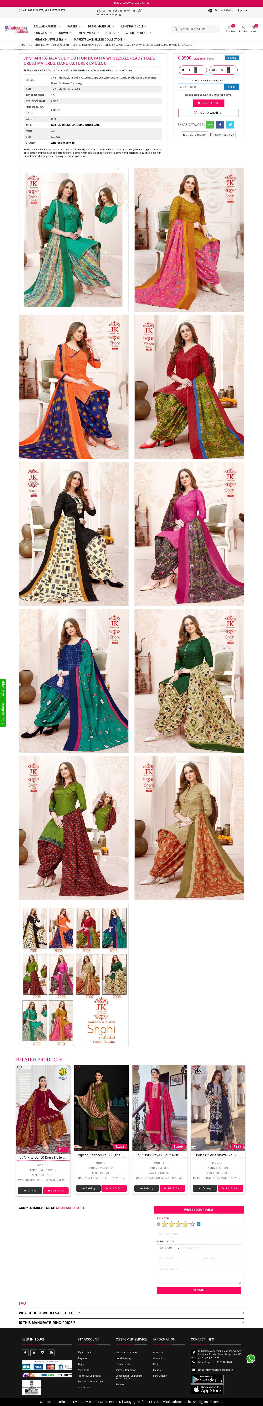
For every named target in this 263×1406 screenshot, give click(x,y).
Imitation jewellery (48, 39)
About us (158, 1352)
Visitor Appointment (127, 1352)
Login (81, 1364)
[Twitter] (230, 124)
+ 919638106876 (33, 10)
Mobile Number (165, 1241)
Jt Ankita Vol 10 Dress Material (43, 1158)
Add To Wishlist (210, 113)
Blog (155, 1364)
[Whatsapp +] (210, 124)
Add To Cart (57, 1190)
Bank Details (160, 1375)
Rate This (163, 1218)
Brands (157, 1370)
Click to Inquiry (196, 134)
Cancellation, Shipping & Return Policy (129, 1377)
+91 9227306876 (54, 10)
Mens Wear (87, 33)
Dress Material (99, 26)
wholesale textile (63, 142)
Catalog (31, 1190)
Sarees (72, 26)
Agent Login (84, 1387)
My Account (84, 1352)
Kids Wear (41, 33)
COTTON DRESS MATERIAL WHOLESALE (49, 44)
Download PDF (224, 134)
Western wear (136, 33)
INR (242, 10)
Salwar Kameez (45, 26)
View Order (84, 1370)
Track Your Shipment (89, 1375)
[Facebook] (220, 124)
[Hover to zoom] (73, 240)
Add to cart (210, 103)
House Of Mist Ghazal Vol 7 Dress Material (227, 1155)
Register (83, 1358)
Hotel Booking (123, 1358)
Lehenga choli (132, 26)
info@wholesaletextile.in (219, 1369)
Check (231, 86)
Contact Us (159, 1358)
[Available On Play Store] (210, 10)
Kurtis (110, 33)
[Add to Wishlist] (19, 1068)
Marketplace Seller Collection (98, 39)
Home (22, 44)
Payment (121, 1384)
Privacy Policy (123, 1364)
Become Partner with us (91, 1381)
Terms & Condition (126, 1370)
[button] (243, 29)
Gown (63, 33)
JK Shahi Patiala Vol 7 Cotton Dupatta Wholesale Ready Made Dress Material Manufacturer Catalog (132, 44)
